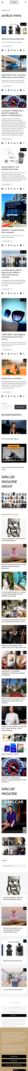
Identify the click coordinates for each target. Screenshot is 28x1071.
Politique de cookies (8, 1068)
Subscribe (13, 1015)
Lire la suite (6, 46)
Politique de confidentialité (18, 1068)
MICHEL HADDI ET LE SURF (10, 754)
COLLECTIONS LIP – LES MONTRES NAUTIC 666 (10, 168)
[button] (25, 1029)
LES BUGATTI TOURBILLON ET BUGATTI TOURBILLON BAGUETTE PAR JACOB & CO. (13, 113)
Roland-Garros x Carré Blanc (12, 378)
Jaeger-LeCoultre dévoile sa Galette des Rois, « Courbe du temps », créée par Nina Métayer (14, 728)
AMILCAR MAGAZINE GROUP (9, 482)
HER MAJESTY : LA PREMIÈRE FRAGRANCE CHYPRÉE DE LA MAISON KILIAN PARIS (13, 673)
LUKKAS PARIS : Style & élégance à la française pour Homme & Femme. (13, 336)
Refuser (14, 1060)
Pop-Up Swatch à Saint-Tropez (12, 989)
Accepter (14, 1056)
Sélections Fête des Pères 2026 (13, 39)
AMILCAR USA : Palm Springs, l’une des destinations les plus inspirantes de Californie (13, 701)
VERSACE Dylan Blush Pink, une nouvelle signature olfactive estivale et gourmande (14, 566)
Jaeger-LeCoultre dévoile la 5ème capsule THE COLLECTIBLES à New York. (14, 646)
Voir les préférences (14, 1065)
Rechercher (4, 403)
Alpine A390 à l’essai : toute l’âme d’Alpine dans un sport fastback (14, 76)
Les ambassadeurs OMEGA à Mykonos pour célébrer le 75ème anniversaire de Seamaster (12, 273)
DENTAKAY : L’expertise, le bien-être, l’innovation (13, 231)
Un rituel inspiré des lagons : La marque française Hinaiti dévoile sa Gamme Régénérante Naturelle (14, 594)
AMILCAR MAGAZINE (9, 791)
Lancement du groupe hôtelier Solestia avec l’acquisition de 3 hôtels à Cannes (14, 621)
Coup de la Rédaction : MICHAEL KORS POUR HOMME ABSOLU (13, 540)
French (16, 1070)
